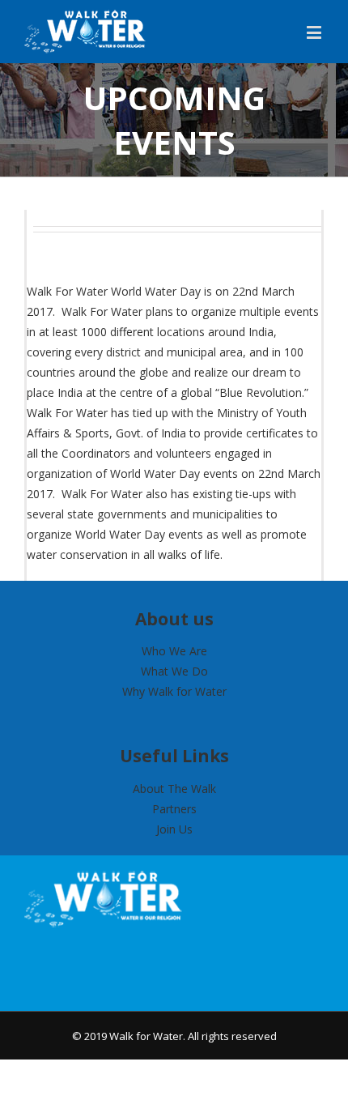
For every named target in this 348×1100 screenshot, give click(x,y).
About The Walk (174, 788)
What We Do (174, 671)
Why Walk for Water (174, 691)
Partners (174, 808)
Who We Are (174, 651)
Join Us (174, 829)
